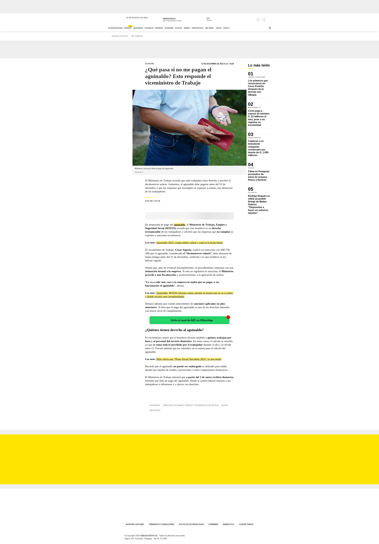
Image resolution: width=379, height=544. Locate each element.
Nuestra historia (135, 524)
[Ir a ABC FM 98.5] (261, 28)
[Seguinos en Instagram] (252, 19)
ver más (208, 19)
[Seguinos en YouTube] (247, 19)
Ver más (260, 85)
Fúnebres (213, 524)
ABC (116, 19)
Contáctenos (246, 524)
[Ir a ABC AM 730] (249, 28)
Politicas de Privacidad (191, 524)
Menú (269, 19)
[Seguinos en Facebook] (238, 19)
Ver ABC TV (177, 19)
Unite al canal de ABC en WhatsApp (192, 320)
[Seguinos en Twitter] (243, 19)
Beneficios (228, 524)
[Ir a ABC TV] (241, 28)
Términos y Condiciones (161, 524)
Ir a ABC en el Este (134, 20)
